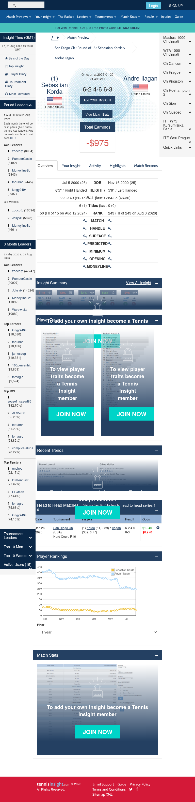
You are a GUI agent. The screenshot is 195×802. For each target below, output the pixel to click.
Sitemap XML (102, 794)
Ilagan (116, 528)
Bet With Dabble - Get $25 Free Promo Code (97, 27)
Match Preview (78, 37)
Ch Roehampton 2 (176, 92)
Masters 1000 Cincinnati (174, 39)
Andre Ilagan (140, 77)
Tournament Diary (15, 84)
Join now (71, 414)
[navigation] (18, 304)
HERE (13, 138)
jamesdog (19, 353)
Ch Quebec (172, 112)
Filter (40, 624)
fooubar (17, 182)
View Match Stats (97, 114)
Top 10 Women (16, 556)
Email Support (103, 784)
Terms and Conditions (109, 789)
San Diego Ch (63, 528)
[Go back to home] (57, 38)
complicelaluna (22, 448)
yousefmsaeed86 (19, 401)
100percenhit (21, 365)
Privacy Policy (140, 784)
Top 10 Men (13, 547)
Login (153, 5)
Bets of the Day (18, 58)
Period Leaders (16, 105)
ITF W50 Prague (176, 138)
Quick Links (172, 147)
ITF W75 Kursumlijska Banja (173, 125)
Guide (179, 16)
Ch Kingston (173, 81)
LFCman (18, 491)
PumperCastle (22, 158)
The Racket (66, 16)
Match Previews (17, 16)
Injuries (166, 16)
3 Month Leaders (17, 244)
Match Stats (129, 16)
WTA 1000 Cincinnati (171, 52)
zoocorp (17, 151)
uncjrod (17, 468)
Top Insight (16, 66)
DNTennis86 (20, 480)
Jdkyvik (17, 217)
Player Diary (17, 74)
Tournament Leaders (13, 536)
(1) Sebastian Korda (54, 84)
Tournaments (104, 16)
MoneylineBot (21, 170)
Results (149, 16)
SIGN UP (176, 5)
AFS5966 (18, 413)
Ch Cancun (172, 63)
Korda (91, 528)
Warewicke (19, 309)
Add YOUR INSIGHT (97, 100)
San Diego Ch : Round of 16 (90, 52)
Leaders (83, 16)
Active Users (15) (17, 564)
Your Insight (43, 16)
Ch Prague (172, 72)
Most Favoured (19, 93)
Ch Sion (169, 103)
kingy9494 (19, 189)
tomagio (17, 377)
